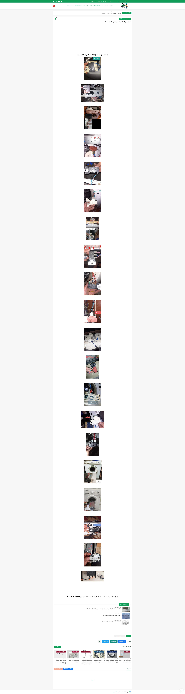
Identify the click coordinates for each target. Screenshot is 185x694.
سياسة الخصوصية (127, 1)
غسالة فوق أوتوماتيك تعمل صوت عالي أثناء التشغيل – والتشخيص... (86, 662)
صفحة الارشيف (93, 1)
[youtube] (59, 1)
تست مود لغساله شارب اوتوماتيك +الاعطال (111, 621)
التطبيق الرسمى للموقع (103, 1)
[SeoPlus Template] (130, 692)
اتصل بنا (111, 1)
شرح (112, 5)
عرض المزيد (57, 646)
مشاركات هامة (78, 5)
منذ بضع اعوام (117, 607)
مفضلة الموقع (97, 5)
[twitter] (61, 1)
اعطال (105, 5)
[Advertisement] (92, 41)
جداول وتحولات (88, 5)
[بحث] (54, 6)
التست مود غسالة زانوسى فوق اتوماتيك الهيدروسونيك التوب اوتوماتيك (103, 609)
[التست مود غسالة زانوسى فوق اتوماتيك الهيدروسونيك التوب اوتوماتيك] (126, 609)
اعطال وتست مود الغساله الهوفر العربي (112, 615)
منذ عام (115, 658)
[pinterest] (56, 1)
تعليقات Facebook (68, 668)
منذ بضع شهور (127, 658)
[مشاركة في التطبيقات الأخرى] (99, 641)
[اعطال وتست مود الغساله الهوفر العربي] (126, 616)
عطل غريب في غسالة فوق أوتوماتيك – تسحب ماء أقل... (60, 662)
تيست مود (71, 5)
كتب (102, 5)
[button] (122, 641)
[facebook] (64, 1)
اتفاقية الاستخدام (118, 1)
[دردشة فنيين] (123, 6)
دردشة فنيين (116, 692)
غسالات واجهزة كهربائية (125, 18)
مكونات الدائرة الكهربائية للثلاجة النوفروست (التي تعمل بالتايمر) (106, 12)
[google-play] (54, 1)
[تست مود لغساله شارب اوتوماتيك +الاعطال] (126, 622)
